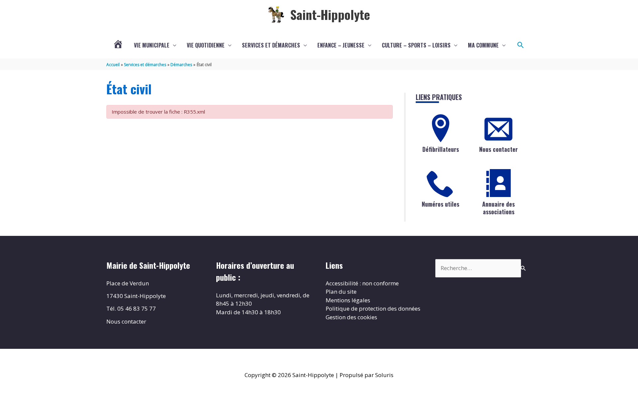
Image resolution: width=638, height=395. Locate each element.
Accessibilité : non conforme (362, 283)
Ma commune (483, 45)
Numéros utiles (440, 204)
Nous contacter (498, 149)
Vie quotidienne (206, 45)
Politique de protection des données (373, 308)
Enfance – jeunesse (341, 45)
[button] (520, 45)
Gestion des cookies (351, 317)
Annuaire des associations (498, 208)
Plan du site (341, 291)
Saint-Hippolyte (330, 14)
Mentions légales (348, 300)
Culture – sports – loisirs (416, 45)
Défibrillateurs (440, 149)
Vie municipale (151, 45)
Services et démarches (271, 45)
